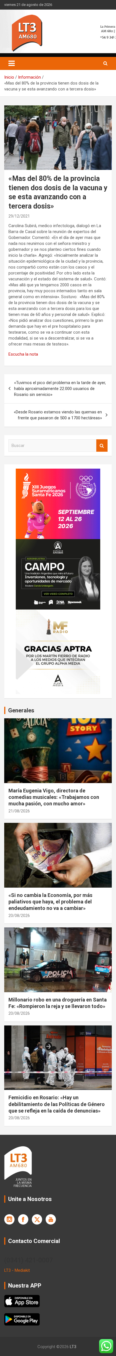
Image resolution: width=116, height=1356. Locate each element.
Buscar (102, 445)
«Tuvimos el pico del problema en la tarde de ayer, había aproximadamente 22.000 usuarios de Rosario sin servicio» (60, 388)
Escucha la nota (23, 354)
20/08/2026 (19, 915)
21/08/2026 (19, 811)
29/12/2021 (19, 216)
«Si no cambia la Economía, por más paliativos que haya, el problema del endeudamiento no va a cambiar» (50, 901)
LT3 (73, 1346)
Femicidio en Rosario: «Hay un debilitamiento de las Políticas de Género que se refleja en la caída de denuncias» (56, 1104)
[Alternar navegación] (11, 63)
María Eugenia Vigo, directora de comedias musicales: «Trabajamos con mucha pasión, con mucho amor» (53, 797)
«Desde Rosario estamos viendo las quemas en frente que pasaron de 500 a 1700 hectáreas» (58, 414)
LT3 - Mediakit (17, 1270)
